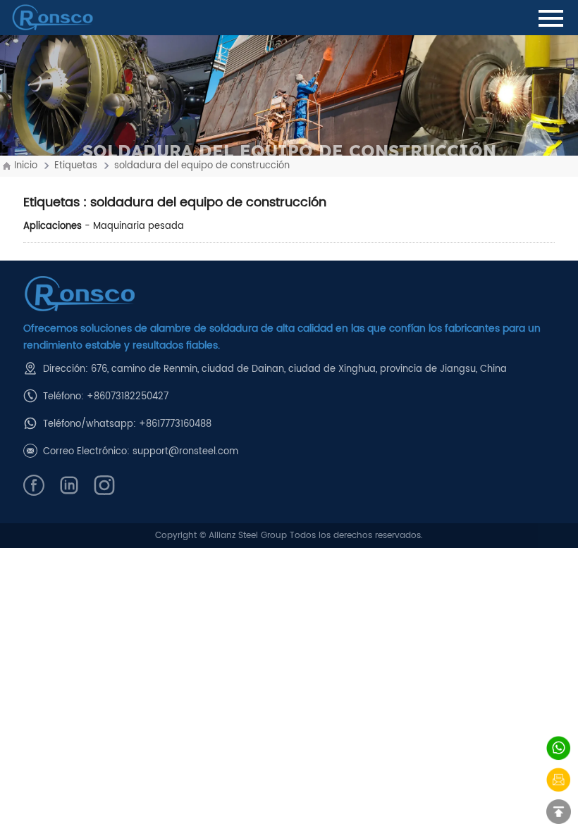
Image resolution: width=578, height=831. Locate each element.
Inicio (25, 165)
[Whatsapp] (558, 748)
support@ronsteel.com (185, 451)
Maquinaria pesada (138, 226)
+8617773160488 (175, 424)
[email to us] (558, 780)
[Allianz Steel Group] (289, 294)
